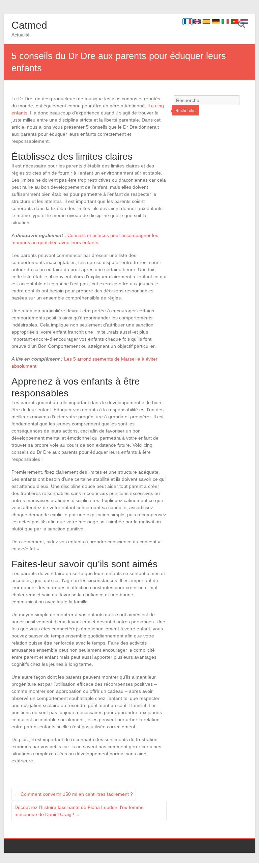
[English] (197, 21)
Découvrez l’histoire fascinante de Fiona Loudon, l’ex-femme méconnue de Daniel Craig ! (79, 811)
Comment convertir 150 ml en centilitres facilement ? (74, 794)
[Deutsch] (216, 21)
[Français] (187, 21)
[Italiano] (225, 21)
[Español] (206, 21)
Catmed (29, 25)
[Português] (235, 21)
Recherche (185, 110)
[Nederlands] (244, 21)
